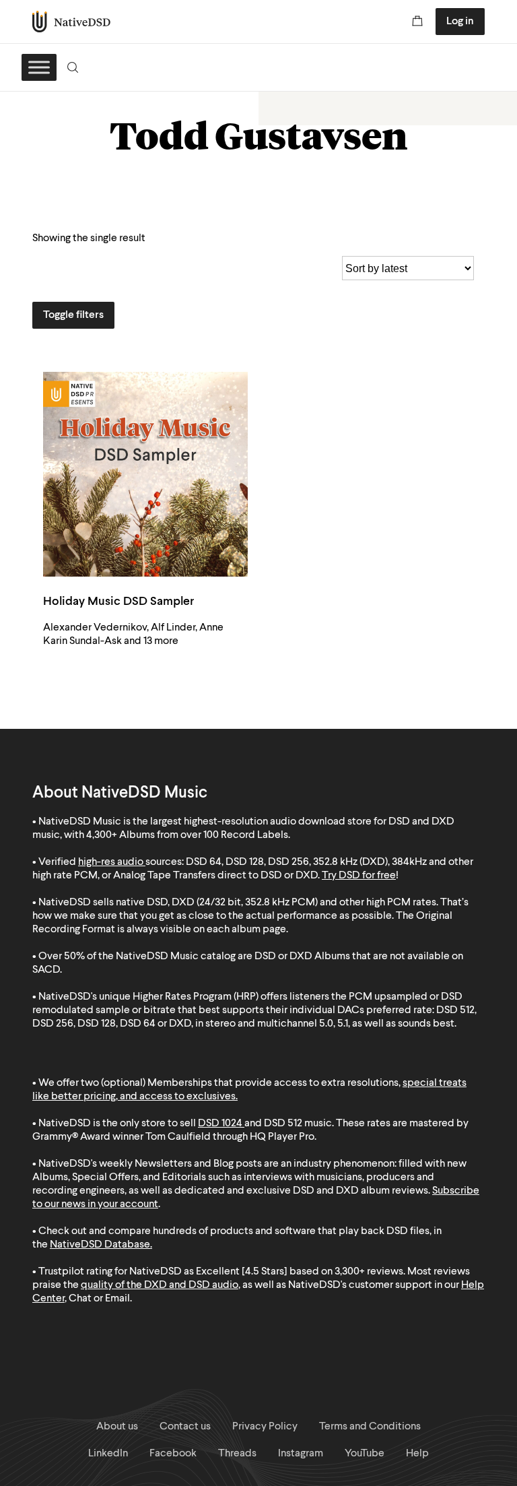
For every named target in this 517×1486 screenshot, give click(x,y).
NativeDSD (71, 21)
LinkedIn (108, 1453)
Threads (237, 1453)
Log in (460, 21)
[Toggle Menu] (39, 67)
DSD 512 (283, 1123)
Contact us (185, 1426)
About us (117, 1426)
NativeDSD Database (100, 1244)
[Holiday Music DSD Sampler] (145, 474)
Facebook (173, 1453)
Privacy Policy (265, 1426)
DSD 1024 (220, 1123)
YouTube (364, 1453)
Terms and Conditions (370, 1426)
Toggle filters (73, 315)
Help (417, 1453)
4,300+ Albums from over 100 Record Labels (187, 835)
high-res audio (110, 862)
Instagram (300, 1453)
